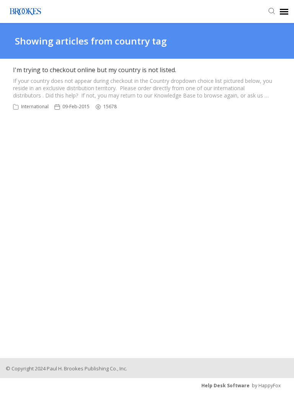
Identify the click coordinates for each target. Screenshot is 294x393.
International (35, 106)
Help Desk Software (225, 385)
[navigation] (284, 11)
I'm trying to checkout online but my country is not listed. (94, 70)
